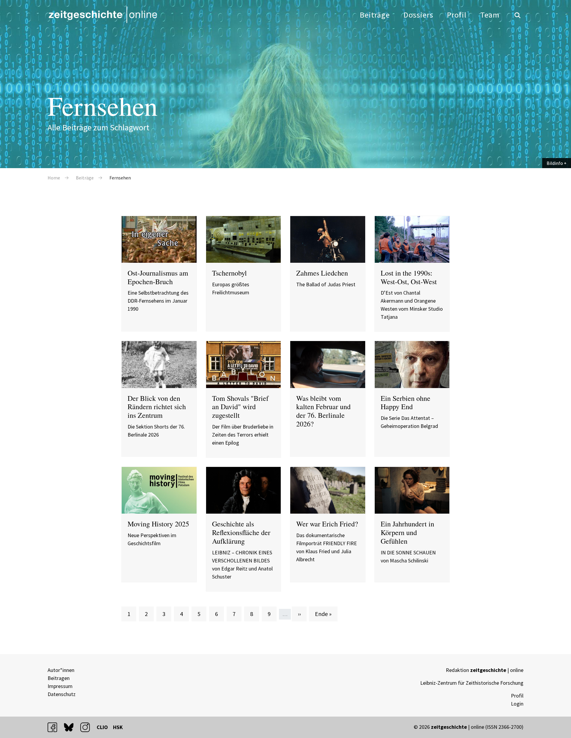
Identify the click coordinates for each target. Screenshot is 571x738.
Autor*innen (61, 670)
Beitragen (59, 678)
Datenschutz (62, 694)
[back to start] (103, 14)
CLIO (102, 727)
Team (490, 15)
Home (54, 178)
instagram (87, 727)
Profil (457, 15)
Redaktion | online (484, 670)
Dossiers (418, 15)
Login (517, 703)
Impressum (60, 686)
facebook (55, 727)
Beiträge (375, 15)
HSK (118, 727)
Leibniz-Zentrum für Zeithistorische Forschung (471, 682)
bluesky (71, 727)
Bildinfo (555, 163)
